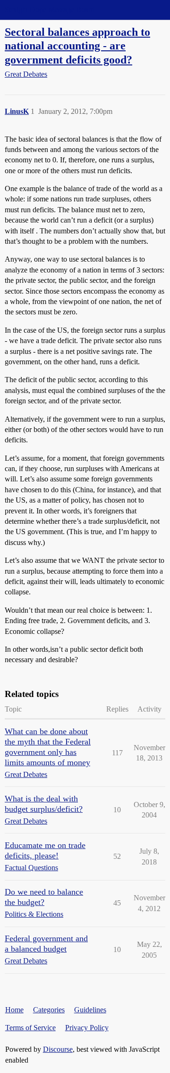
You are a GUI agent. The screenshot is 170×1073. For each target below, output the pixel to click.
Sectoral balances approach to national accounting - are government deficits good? (77, 45)
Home (14, 1010)
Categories (49, 1010)
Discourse (58, 1049)
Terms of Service (30, 1028)
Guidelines (90, 1010)
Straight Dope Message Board (49, 10)
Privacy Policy (87, 1028)
